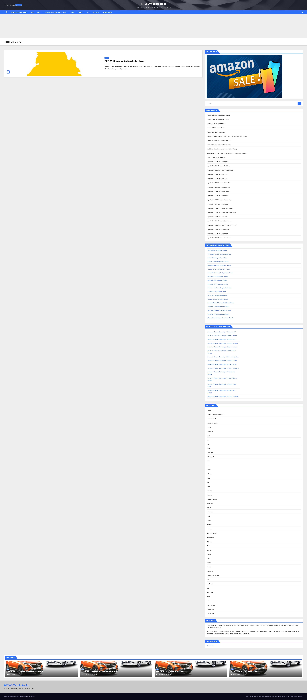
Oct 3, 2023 (11, 674)
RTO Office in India (153, 3)
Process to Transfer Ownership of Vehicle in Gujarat (222, 360)
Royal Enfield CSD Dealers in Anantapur (218, 191)
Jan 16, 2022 (109, 64)
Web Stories (107, 12)
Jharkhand (210, 503)
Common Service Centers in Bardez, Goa (219, 144)
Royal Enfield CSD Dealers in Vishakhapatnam (220, 170)
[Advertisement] (153, 26)
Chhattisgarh (210, 457)
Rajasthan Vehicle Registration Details (218, 314)
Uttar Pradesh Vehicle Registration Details (219, 288)
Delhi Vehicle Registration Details (217, 258)
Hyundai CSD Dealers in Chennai (216, 157)
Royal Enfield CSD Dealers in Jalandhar (218, 187)
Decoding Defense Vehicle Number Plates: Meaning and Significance (227, 136)
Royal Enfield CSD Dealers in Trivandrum (219, 183)
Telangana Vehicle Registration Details (219, 269)
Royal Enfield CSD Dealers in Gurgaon (218, 229)
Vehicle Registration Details (56, 12)
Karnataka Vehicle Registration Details (218, 306)
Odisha (209, 562)
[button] (302, 12)
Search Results (293, 696)
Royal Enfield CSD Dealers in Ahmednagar (219, 200)
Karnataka (210, 512)
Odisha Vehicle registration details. (217, 280)
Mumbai (209, 550)
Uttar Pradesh (211, 605)
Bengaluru (210, 431)
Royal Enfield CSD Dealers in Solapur (218, 204)
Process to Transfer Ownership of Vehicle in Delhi (222, 332)
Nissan (209, 554)
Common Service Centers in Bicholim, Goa (219, 140)
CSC (88, 12)
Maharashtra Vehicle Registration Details (219, 265)
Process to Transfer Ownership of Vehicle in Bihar (222, 339)
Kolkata (209, 520)
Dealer (209, 469)
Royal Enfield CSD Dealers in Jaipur (217, 216)
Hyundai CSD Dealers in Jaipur (216, 132)
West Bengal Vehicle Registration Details (219, 310)
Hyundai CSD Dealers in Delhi (215, 128)
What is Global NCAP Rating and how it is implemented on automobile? (227, 153)
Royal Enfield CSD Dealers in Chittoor (218, 195)
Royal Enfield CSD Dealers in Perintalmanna (220, 208)
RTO (38, 12)
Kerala (208, 516)
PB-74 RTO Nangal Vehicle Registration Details (124, 61)
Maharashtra (210, 537)
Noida (208, 558)
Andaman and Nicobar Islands (215, 414)
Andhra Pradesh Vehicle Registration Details (220, 273)
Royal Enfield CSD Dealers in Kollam (217, 233)
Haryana (209, 495)
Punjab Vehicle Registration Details (218, 276)
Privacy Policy (285, 696)
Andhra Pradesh (211, 419)
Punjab (106, 57)
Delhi (208, 478)
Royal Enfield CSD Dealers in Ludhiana (218, 166)
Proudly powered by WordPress (11, 696)
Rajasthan (210, 571)
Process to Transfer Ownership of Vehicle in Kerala (222, 364)
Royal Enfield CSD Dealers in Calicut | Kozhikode (221, 212)
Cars (80, 12)
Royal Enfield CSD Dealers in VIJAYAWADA (220, 221)
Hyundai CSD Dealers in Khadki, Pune (218, 119)
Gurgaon (209, 490)
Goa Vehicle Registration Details (217, 291)
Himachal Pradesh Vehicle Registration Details (221, 303)
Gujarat (209, 486)
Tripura (209, 601)
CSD (72, 12)
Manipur (209, 541)
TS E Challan (210, 645)
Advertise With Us (254, 696)
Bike (32, 12)
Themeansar (31, 696)
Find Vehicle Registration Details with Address (270, 696)
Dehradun (209, 474)
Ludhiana (209, 529)
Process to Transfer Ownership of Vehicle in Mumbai (222, 335)
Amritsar (209, 410)
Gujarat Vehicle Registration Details (218, 284)
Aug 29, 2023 (161, 674)
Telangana (210, 592)
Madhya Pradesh (211, 533)
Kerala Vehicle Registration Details (217, 295)
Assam (209, 427)
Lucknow (209, 524)
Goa (208, 482)
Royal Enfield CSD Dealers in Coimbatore (219, 238)
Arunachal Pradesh (212, 423)
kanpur (209, 507)
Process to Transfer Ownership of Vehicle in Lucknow (223, 343)
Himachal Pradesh (212, 499)
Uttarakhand (210, 609)
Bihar (208, 435)
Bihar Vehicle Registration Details (217, 250)
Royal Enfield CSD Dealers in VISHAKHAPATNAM (221, 225)
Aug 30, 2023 (86, 674)
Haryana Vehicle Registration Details (218, 261)
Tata (208, 588)
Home (247, 696)
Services (96, 12)
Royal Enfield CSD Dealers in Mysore (218, 161)
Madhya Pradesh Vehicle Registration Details (220, 318)
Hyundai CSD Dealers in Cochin (216, 123)
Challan (209, 448)
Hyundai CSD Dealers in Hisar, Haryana (218, 115)
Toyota (208, 596)
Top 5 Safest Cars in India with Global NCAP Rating (222, 149)
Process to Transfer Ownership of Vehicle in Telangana (223, 368)
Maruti (208, 546)
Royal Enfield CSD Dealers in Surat (217, 174)
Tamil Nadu (210, 584)
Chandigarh (210, 452)
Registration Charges (19, 12)
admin (117, 64)
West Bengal (210, 613)
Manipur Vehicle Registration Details (218, 299)
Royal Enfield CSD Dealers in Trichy (217, 178)
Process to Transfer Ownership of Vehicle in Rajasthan (223, 357)
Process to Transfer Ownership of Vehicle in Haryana (222, 347)
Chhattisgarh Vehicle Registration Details (219, 254)
